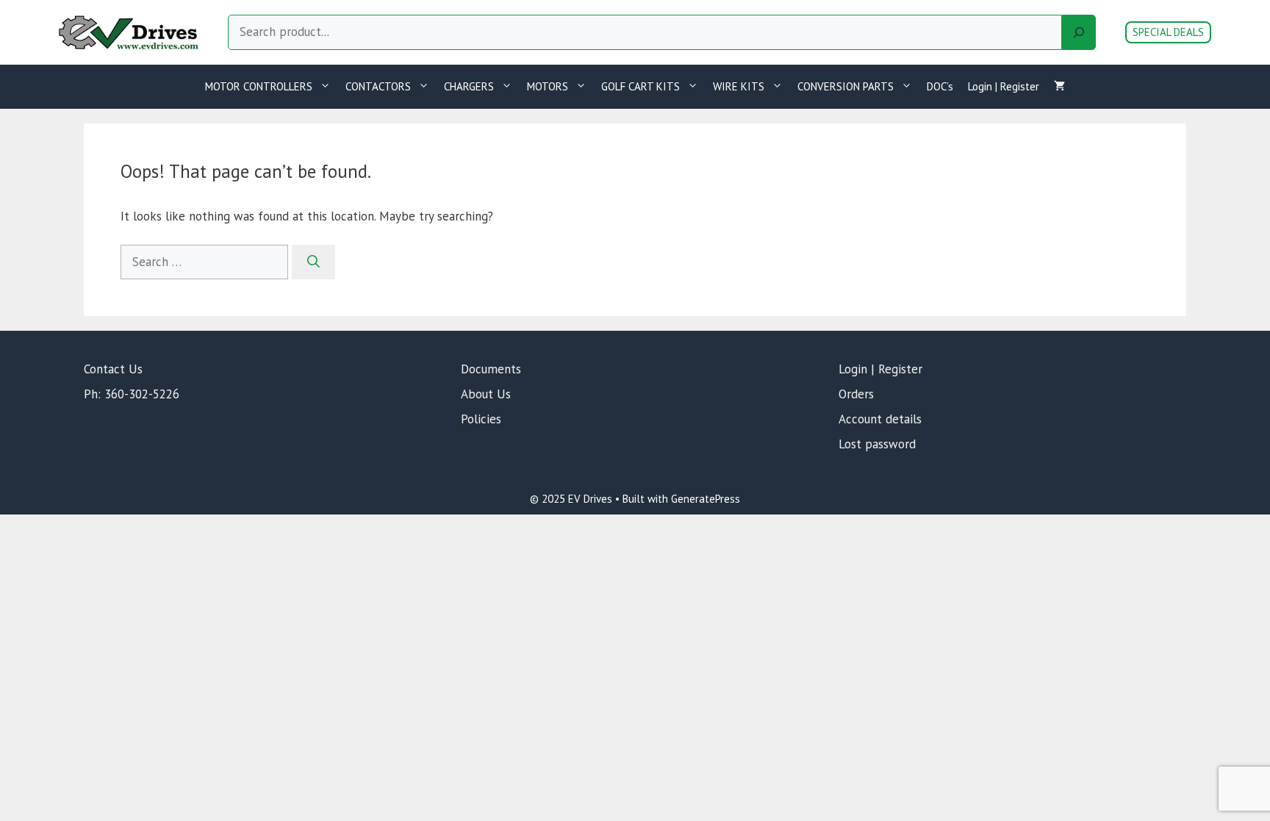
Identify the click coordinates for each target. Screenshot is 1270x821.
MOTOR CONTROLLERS (258, 86)
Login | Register (1003, 86)
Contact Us (113, 369)
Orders (856, 394)
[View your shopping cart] (1059, 87)
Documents (491, 369)
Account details (880, 419)
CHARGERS (469, 86)
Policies (481, 419)
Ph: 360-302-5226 (131, 394)
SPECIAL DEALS (1168, 32)
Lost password (877, 444)
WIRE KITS (738, 86)
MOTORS (547, 86)
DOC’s (940, 86)
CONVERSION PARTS (845, 86)
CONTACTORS (378, 86)
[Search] (1079, 32)
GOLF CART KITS (640, 86)
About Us (486, 394)
